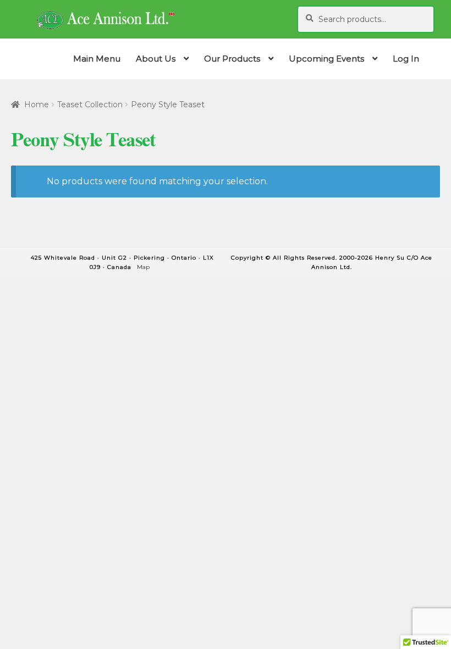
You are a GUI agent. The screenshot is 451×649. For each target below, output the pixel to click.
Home (36, 104)
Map (143, 267)
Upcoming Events (326, 58)
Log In (406, 58)
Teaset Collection (90, 104)
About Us (155, 58)
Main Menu (96, 58)
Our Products (232, 58)
